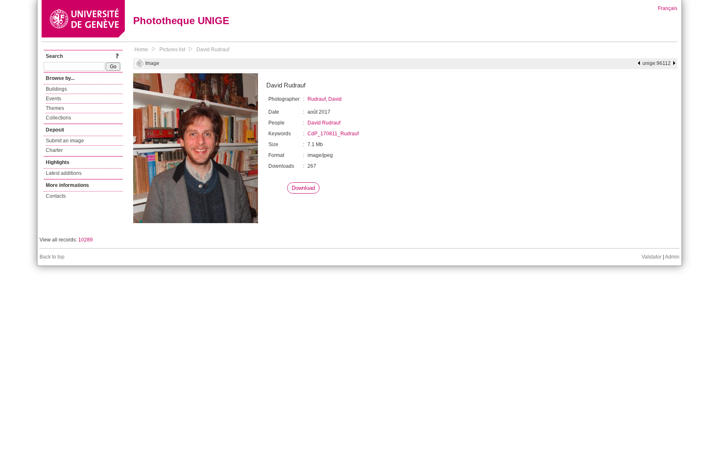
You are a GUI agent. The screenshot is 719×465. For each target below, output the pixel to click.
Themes (55, 108)
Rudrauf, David (324, 99)
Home (141, 49)
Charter (54, 150)
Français (667, 8)
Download (303, 188)
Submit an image (65, 141)
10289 (85, 240)
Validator (652, 257)
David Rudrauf (212, 49)
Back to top (52, 257)
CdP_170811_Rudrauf (333, 134)
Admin (672, 257)
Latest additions (64, 173)
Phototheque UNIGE (181, 20)
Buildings (56, 89)
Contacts (56, 196)
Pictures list (172, 49)
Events (53, 99)
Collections (58, 118)
